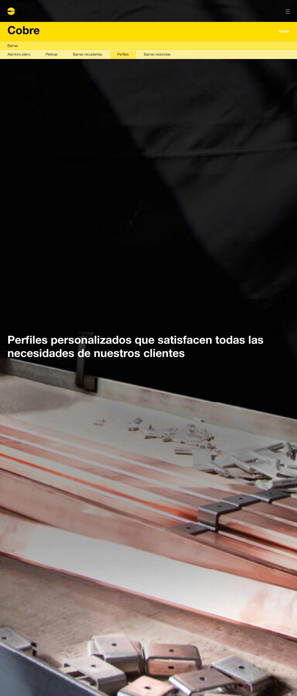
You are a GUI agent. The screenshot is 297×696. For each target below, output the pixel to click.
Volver (284, 32)
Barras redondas (157, 55)
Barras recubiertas (87, 55)
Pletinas (51, 55)
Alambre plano (18, 55)
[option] (148, 348)
